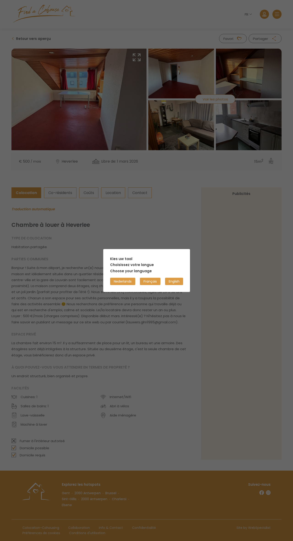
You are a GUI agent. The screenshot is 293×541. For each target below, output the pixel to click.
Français (150, 281)
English (174, 281)
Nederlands (123, 281)
